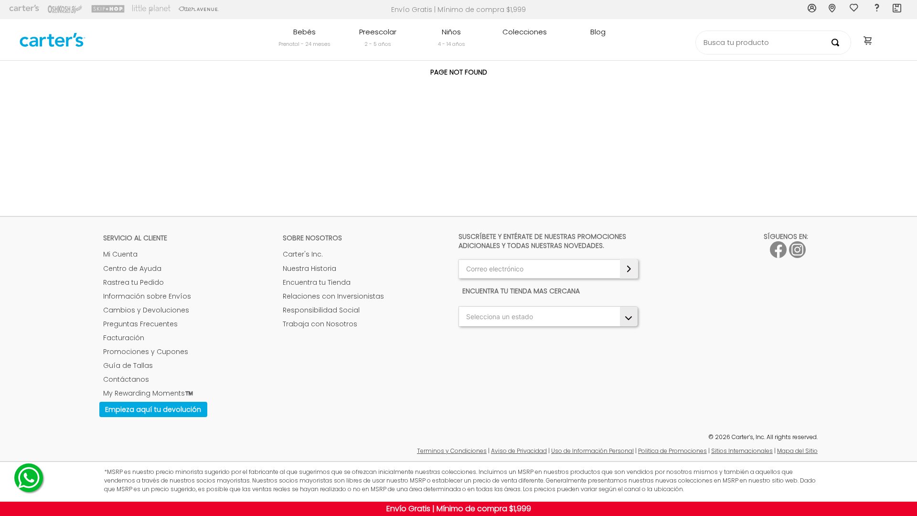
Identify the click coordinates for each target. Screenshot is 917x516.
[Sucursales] (833, 9)
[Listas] (855, 10)
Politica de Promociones (672, 451)
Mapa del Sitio (797, 451)
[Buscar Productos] (837, 42)
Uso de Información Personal (592, 451)
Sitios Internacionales (742, 451)
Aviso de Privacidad (519, 451)
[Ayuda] (876, 9)
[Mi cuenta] (812, 9)
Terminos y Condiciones (452, 451)
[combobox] (773, 42)
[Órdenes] (897, 9)
